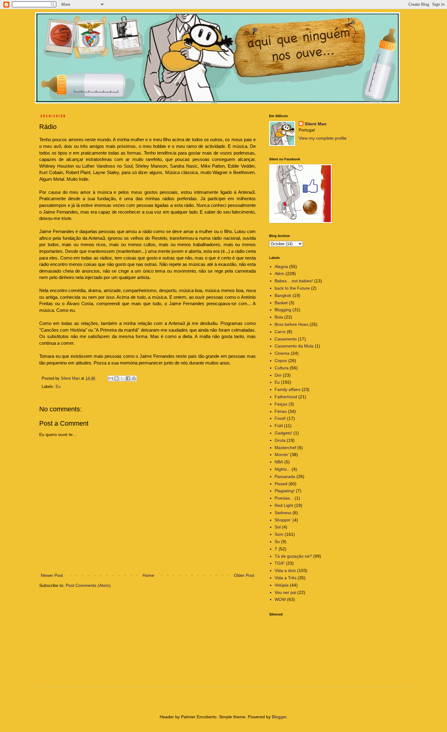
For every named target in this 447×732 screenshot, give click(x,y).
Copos (281, 360)
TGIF (280, 563)
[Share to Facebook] (128, 378)
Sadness (283, 512)
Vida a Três (285, 577)
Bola (279, 317)
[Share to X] (122, 378)
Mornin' (282, 454)
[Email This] (111, 378)
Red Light (284, 505)
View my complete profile (323, 138)
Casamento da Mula (294, 345)
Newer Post (52, 575)
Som (279, 534)
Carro (280, 331)
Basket (281, 302)
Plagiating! (285, 490)
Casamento (286, 338)
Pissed (281, 483)
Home (148, 575)
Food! (280, 418)
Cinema (282, 353)
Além (279, 273)
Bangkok (283, 295)
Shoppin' (283, 520)
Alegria (281, 266)
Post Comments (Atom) (88, 585)
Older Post (244, 575)
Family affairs (287, 389)
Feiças (281, 404)
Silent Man (316, 123)
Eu (58, 387)
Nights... (282, 469)
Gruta (280, 440)
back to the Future (292, 288)
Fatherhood (286, 396)
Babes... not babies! (294, 280)
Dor (278, 375)
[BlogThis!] (116, 378)
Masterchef (285, 447)
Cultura (282, 367)
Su (277, 541)
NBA (279, 461)
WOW (280, 599)
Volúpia (282, 585)
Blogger (279, 716)
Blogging (283, 309)
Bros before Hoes (291, 324)
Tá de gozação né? (293, 556)
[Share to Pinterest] (134, 378)
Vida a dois (285, 570)
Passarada (285, 476)
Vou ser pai (285, 592)
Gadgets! (283, 432)
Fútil (279, 425)
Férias (281, 411)
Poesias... (284, 498)
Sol (278, 527)
